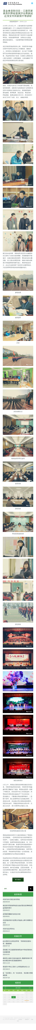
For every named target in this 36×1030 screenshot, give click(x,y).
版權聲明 (27, 1019)
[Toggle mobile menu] (32, 3)
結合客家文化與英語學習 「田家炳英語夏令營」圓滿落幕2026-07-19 (17, 943)
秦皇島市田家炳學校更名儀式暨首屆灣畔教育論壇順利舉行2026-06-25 (17, 908)
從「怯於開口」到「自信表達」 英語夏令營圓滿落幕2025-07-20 (18, 975)
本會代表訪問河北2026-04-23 (9, 930)
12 (13, 997)
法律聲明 (20, 1019)
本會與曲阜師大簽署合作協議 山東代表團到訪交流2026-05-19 (18, 922)
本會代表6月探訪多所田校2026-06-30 (11, 901)
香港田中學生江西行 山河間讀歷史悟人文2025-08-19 (16, 968)
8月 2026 (18, 988)
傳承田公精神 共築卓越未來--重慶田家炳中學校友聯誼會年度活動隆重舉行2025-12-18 (17, 960)
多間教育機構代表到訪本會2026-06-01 (11, 915)
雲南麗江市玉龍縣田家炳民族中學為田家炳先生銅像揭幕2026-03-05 (17, 952)
